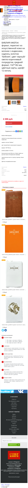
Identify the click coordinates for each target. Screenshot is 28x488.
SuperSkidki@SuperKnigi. (14, 463)
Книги (14, 423)
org (21, 463)
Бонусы (14, 418)
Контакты (14, 408)
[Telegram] (22, 131)
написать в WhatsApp (14, 465)
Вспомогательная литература (14, 420)
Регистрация (7, 484)
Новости (14, 399)
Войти (2, 484)
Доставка (14, 403)
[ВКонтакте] (16, 131)
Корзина (3, 485)
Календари (14, 421)
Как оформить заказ (14, 401)
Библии (14, 416)
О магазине (14, 405)
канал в (11, 462)
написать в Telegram (14, 468)
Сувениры (14, 427)
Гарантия (14, 406)
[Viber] (18, 131)
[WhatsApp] (20, 131)
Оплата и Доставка (14, 429)
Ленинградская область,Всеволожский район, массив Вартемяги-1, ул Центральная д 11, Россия (15, 471)
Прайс (14, 432)
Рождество (14, 425)
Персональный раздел (14, 477)
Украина (24, 106)
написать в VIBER (14, 467)
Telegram (17, 462)
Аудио (14, 414)
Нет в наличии (9, 126)
